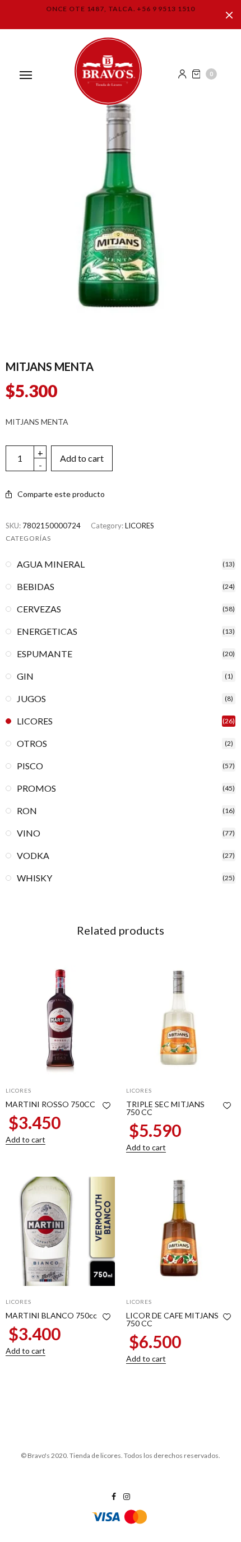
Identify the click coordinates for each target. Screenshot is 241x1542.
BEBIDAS (35, 586)
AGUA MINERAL (51, 564)
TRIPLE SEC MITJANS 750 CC (165, 1108)
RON (27, 810)
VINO (28, 833)
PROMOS (36, 788)
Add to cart (82, 458)
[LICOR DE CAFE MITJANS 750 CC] (180, 1231)
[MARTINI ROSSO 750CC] (60, 1020)
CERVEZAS (39, 609)
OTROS (32, 743)
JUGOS (31, 698)
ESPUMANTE (44, 653)
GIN (25, 676)
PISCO (30, 765)
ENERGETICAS (47, 631)
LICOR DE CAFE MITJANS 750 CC (172, 1319)
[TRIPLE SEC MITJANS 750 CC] (180, 1020)
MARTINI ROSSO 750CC (50, 1104)
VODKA (33, 855)
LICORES (139, 525)
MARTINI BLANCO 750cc (51, 1315)
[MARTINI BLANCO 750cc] (60, 1231)
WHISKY (34, 878)
